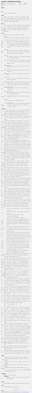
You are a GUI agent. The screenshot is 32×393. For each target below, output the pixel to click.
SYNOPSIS (2, 15)
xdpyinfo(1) (8, 383)
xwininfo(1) (13, 383)
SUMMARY (2, 23)
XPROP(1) (2, 390)
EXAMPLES (2, 355)
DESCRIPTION (3, 108)
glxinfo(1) (23, 383)
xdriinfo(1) (18, 383)
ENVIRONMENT (3, 373)
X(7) (5, 383)
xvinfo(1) (28, 383)
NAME (2, 11)
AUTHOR (2, 385)
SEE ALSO (2, 381)
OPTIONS (2, 33)
